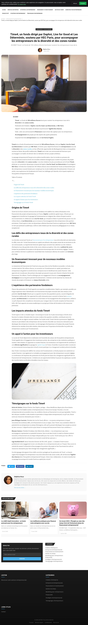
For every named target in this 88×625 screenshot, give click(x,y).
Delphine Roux (19, 477)
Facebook (21, 466)
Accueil (4, 9)
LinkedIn (30, 466)
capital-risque (41, 345)
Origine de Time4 (19, 184)
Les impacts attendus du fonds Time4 (25, 196)
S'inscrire (22, 558)
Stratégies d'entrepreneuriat (17, 13)
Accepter (83, 3)
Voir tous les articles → (19, 487)
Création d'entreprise (13, 9)
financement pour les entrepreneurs (43, 240)
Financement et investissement (45, 9)
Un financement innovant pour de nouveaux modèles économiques (34, 190)
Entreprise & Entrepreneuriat (27, 9)
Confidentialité (48, 622)
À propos (31, 622)
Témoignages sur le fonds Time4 (23, 202)
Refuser (75, 3)
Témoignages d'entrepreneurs (34, 13)
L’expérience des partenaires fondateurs (25, 193)
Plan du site (56, 622)
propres (69, 296)
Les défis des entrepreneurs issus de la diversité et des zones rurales (34, 187)
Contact (3, 611)
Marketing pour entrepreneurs (73, 9)
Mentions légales (39, 622)
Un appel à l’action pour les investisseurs (26, 199)
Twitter (12, 466)
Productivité (5, 13)
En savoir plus (22, 4)
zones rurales (27, 149)
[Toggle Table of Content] (13, 181)
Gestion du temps (59, 9)
